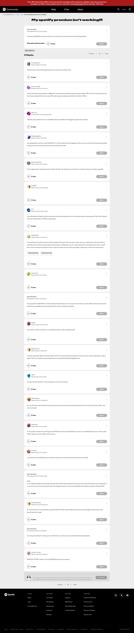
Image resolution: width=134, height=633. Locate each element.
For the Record (32, 606)
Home (13, 14)
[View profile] (29, 64)
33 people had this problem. (36, 43)
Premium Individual (90, 598)
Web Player (68, 602)
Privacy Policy (29, 629)
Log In (124, 9)
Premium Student (89, 610)
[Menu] (129, 9)
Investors (49, 610)
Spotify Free (88, 615)
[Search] (118, 9)
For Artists (49, 598)
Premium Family (89, 606)
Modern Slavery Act (72, 629)
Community (12, 9)
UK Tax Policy (84, 629)
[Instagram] (116, 595)
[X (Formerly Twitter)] (121, 595)
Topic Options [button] (29, 50)
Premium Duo (88, 602)
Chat (66, 9)
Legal (5, 629)
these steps (78, 4)
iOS (22, 14)
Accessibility (60, 629)
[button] (106, 30)
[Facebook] (127, 595)
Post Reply (101, 578)
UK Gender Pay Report (96, 629)
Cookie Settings (40, 629)
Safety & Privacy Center (16, 629)
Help (53, 9)
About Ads (51, 629)
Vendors (49, 615)
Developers (50, 602)
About (30, 598)
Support (67, 598)
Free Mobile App (70, 606)
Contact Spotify (70, 610)
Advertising (50, 606)
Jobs (29, 602)
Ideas (80, 9)
